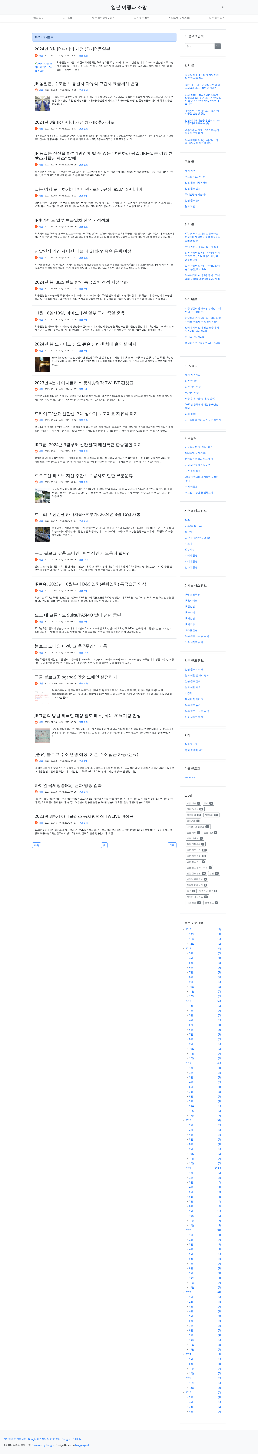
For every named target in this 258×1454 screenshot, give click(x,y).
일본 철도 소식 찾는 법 (197, 636)
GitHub (77, 1439)
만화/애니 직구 (193, 386)
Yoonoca (190, 777)
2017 (188, 948)
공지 (209, 803)
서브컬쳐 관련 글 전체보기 (199, 492)
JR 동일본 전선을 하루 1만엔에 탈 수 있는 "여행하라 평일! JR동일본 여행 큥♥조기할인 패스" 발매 (104, 155)
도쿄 (187, 519)
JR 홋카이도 (191, 600)
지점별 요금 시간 (197, 884)
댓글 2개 (83, 195)
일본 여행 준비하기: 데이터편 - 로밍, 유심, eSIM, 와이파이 (88, 189)
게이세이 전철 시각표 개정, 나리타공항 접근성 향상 (202, 112)
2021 (188, 1168)
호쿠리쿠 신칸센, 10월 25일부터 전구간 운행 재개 (202, 132)
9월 (191, 982)
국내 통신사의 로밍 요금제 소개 (201, 246)
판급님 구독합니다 (195, 337)
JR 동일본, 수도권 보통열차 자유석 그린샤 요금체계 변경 (87, 83)
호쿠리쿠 (190, 549)
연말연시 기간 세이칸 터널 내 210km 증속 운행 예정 (83, 251)
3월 (191, 953)
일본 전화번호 (196, 844)
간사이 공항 (191, 567)
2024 (188, 1354)
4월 (191, 958)
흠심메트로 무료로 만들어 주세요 (202, 343)
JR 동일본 (190, 606)
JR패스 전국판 (192, 594)
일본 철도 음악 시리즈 (200, 867)
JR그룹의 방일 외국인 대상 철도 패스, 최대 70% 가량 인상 (88, 715)
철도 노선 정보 (208, 890)
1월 (191, 1005)
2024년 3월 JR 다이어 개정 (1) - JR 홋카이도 (75, 122)
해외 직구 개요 (193, 374)
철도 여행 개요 (193, 687)
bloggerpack (82, 1445)
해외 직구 (38, 18)
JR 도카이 (190, 612)
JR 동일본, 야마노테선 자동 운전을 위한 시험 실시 (202, 76)
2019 (188, 1063)
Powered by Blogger (43, 1445)
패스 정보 (194, 902)
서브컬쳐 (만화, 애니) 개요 (199, 447)
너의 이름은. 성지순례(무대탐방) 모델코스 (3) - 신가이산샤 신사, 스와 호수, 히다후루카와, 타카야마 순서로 (203, 99)
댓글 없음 (83, 55)
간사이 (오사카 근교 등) (197, 537)
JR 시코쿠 (190, 624)
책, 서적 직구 (192, 392)
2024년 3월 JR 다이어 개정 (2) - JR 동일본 (72, 49)
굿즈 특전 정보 (193, 471)
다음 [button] (36, 845)
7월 (191, 972)
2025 (188, 1378)
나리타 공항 (191, 555)
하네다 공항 (191, 561)
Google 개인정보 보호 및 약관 (44, 1439)
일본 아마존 (191, 380)
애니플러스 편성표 (199, 826)
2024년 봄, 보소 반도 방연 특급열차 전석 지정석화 (81, 282)
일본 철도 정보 (141, 18)
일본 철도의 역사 (194, 669)
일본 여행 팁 (195, 838)
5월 (191, 962)
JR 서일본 (190, 618)
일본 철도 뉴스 (217, 18)
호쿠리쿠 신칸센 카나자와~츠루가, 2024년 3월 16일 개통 (88, 514)
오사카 (188, 531)
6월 (191, 967)
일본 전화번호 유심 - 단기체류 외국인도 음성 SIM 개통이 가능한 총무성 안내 (202, 256)
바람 (41, 55)
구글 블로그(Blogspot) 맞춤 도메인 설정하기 (76, 677)
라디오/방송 (196, 808)
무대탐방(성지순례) (179, 18)
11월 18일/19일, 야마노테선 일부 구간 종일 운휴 (80, 313)
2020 (188, 1120)
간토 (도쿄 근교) (193, 525)
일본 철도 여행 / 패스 (103, 18)
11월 (191, 939)
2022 (188, 1230)
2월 (191, 1010)
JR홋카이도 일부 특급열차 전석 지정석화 (72, 220)
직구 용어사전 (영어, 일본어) (200, 398)
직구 (192, 890)
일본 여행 (211, 832)
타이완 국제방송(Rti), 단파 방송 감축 (68, 785)
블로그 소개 (191, 744)
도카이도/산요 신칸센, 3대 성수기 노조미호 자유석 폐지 (86, 413)
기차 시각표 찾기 (194, 642)
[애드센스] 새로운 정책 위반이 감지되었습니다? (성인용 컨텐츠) (202, 86)
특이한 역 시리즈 (194, 699)
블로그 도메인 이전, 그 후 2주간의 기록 (71, 646)
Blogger (66, 1439)
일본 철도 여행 (197, 855)
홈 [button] (104, 845)
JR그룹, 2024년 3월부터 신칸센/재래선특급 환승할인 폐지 (88, 444)
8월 (191, 977)
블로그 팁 (190, 206)
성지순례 (194, 820)
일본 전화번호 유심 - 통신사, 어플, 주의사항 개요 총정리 (201, 142)
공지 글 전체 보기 (194, 750)
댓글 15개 (83, 652)
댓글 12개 (83, 559)
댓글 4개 (83, 590)
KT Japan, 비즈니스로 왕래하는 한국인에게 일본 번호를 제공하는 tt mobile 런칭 (202, 237)
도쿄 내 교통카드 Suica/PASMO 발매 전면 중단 (78, 615)
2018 (188, 1001)
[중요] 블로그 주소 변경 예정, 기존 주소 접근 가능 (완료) (86, 754)
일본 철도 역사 (196, 861)
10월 (191, 934)
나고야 (188, 543)
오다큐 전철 (191, 630)
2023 (188, 1292)
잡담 (215, 873)
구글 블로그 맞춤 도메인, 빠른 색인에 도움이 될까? (82, 553)
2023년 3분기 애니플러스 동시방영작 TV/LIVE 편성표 (84, 816)
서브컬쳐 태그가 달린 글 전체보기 (203, 420)
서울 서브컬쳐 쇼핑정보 (197, 465)
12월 (191, 943)
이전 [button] (172, 845)
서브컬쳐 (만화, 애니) (196, 176)
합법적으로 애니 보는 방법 (199, 459)
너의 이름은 (191, 414)
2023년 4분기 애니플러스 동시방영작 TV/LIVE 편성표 (84, 382)
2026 (188, 1392)
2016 (188, 929)
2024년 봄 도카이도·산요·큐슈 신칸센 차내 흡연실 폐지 (85, 344)
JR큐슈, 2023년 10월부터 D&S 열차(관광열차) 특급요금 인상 (90, 584)
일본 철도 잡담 (197, 873)
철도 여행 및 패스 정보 (197, 675)
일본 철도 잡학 (193, 681)
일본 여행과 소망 (129, 7)
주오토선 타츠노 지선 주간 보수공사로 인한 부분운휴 (84, 475)
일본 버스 (194, 832)
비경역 (188, 693)
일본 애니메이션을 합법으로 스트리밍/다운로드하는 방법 (202, 122)
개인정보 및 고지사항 (15, 1439)
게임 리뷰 (194, 803)
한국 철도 (212, 902)
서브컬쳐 (68, 18)
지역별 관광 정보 (197, 879)
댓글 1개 (83, 389)
